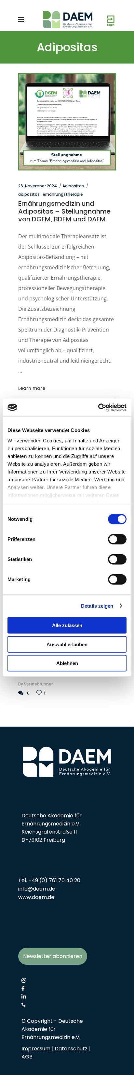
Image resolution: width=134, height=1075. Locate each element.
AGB (27, 1056)
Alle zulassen (67, 625)
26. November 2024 (37, 186)
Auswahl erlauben (67, 644)
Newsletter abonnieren (52, 956)
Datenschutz (71, 1048)
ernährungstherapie (63, 194)
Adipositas (73, 186)
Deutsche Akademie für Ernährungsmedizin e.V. (52, 1029)
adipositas (29, 194)
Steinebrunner (38, 684)
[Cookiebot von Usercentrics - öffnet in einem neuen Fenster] (98, 407)
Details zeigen (97, 605)
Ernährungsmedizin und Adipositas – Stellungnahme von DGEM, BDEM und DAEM (64, 211)
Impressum (35, 1048)
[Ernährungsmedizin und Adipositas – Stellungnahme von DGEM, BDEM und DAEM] (67, 121)
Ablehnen (67, 663)
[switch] (117, 539)
